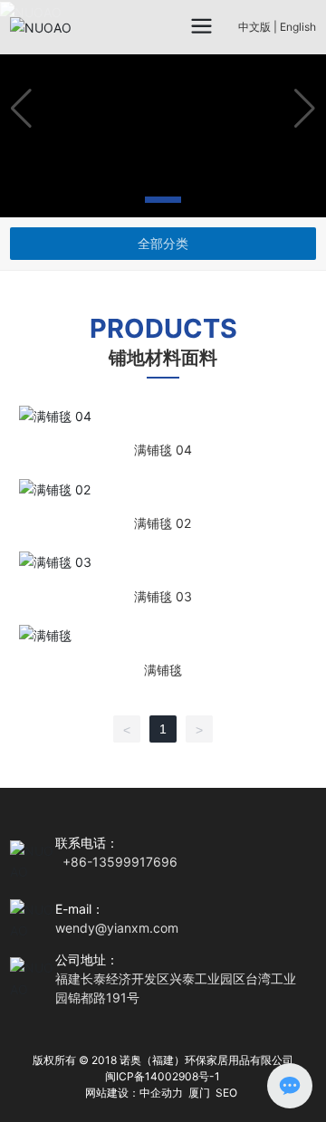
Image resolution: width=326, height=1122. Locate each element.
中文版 (254, 27)
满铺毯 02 (163, 504)
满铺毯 (163, 651)
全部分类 (163, 243)
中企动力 (161, 1092)
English (298, 27)
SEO (226, 1092)
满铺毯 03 (163, 578)
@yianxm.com (136, 927)
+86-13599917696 (119, 861)
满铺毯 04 (163, 431)
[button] (119, 200)
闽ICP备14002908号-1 (162, 1076)
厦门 (199, 1092)
